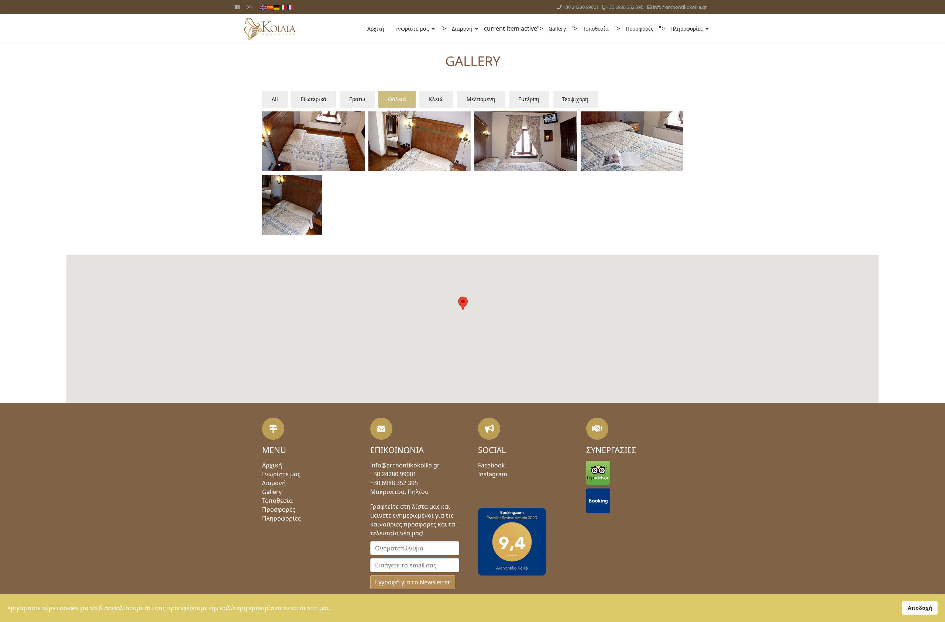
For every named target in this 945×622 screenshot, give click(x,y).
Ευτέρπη (528, 99)
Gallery (557, 28)
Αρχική (375, 28)
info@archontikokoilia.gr (680, 7)
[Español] (270, 6)
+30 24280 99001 (581, 7)
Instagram (492, 474)
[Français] (290, 6)
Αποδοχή (920, 607)
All (275, 99)
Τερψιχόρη (575, 99)
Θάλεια (397, 99)
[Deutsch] (277, 6)
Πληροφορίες (686, 28)
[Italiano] (283, 6)
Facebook (491, 465)
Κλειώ (436, 99)
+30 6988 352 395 (624, 7)
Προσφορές (639, 28)
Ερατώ (357, 99)
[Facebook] (237, 6)
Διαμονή (462, 28)
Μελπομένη (481, 99)
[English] (263, 6)
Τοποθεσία (596, 28)
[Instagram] (249, 6)
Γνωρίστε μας (412, 28)
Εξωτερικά (313, 99)
